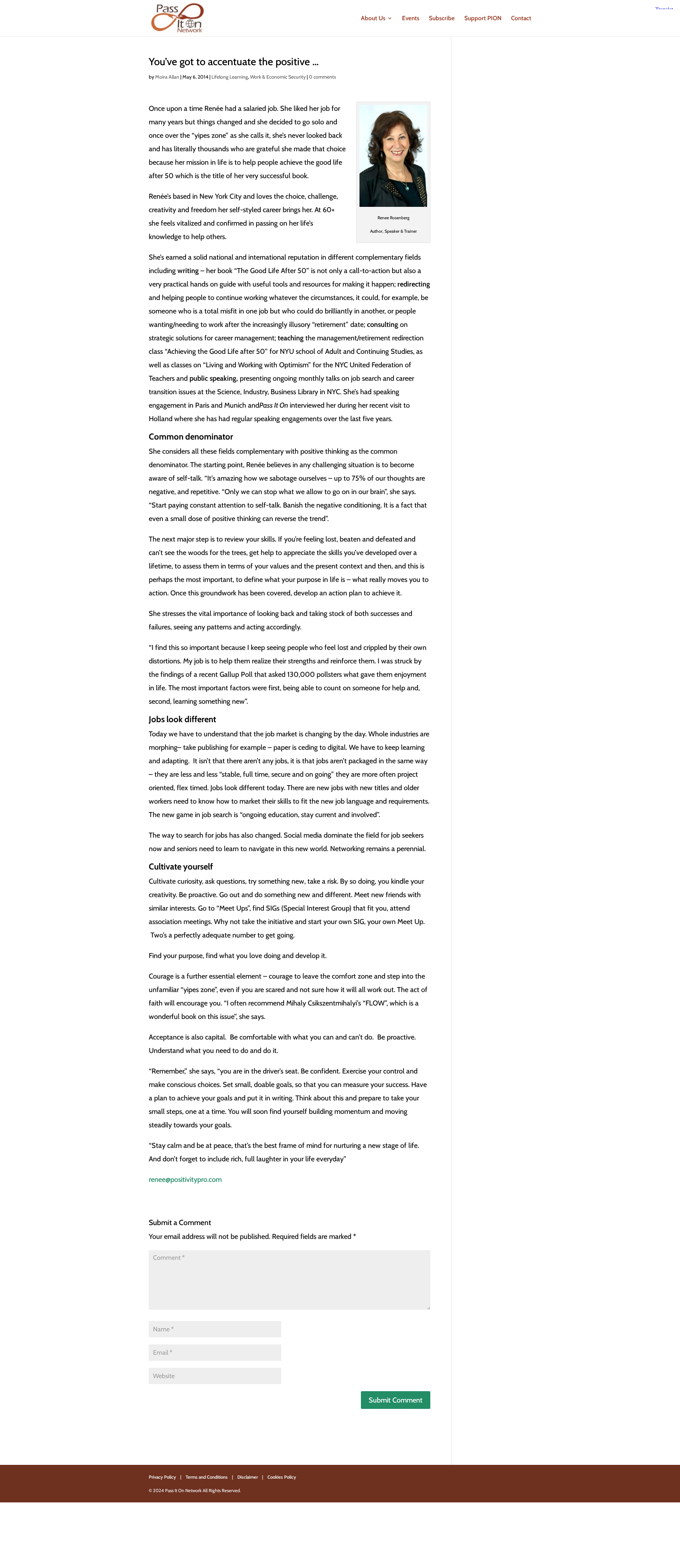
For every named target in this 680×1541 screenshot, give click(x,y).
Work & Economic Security (278, 77)
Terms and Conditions (207, 1477)
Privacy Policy (162, 1477)
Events (410, 19)
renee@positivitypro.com (185, 1179)
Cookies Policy (281, 1477)
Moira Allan (167, 77)
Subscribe (442, 19)
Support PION (483, 19)
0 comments (322, 77)
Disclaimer (247, 1477)
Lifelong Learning (229, 77)
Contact (521, 19)
